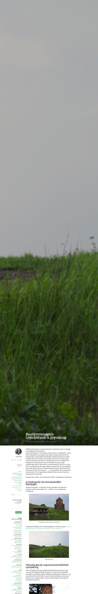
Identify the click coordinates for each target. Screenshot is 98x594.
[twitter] (15, 459)
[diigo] (18, 459)
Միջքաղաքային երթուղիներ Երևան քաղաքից (16, 557)
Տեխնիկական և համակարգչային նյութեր (17, 474)
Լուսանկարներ (36, 441)
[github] (12, 459)
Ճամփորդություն (45, 441)
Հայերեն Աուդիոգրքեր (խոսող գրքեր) (18, 531)
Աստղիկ (18, 525)
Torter (16, 575)
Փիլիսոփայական (17, 487)
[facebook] (20, 459)
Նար (14, 530)
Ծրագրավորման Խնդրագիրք (17, 523)
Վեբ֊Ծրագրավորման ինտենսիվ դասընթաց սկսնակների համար (17, 578)
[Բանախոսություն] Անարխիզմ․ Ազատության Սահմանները (16, 541)
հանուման (28, 441)
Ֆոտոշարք (53, 441)
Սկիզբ (20, 471)
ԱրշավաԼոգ (18, 488)
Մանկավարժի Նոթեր (18, 483)
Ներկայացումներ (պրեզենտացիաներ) (16, 477)
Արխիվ (20, 490)
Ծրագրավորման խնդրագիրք (17, 480)
